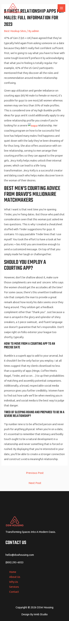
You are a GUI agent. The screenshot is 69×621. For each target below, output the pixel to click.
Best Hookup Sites (15, 31)
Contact (14, 591)
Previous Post (35, 472)
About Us (14, 576)
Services (14, 586)
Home (12, 571)
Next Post (35, 482)
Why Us (13, 581)
